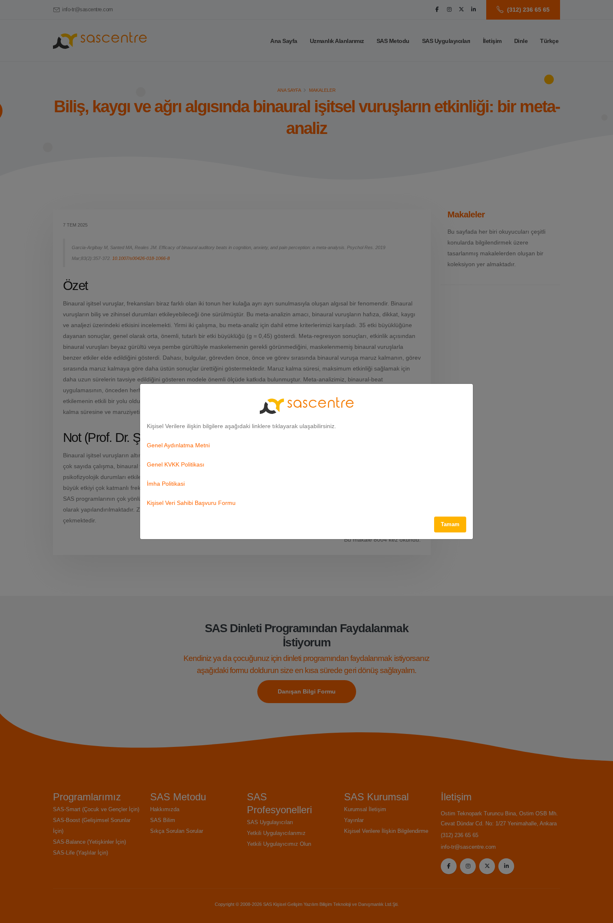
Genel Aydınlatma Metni (178, 445)
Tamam (450, 524)
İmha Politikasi (166, 483)
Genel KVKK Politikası (175, 464)
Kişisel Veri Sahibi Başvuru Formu (191, 502)
